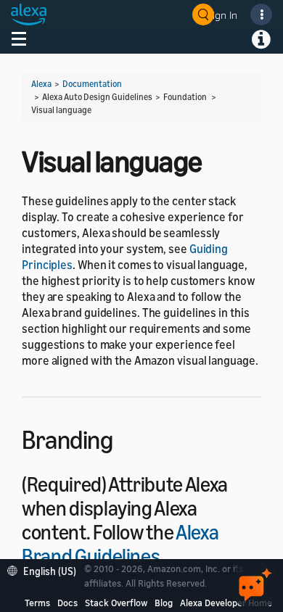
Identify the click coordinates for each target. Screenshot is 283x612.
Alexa (41, 83)
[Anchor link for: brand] (174, 555)
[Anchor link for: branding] (125, 437)
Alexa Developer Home (226, 602)
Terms (37, 602)
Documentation (92, 83)
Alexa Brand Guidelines (120, 544)
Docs (67, 602)
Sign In (222, 15)
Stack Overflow (116, 602)
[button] (45, 569)
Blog (164, 602)
